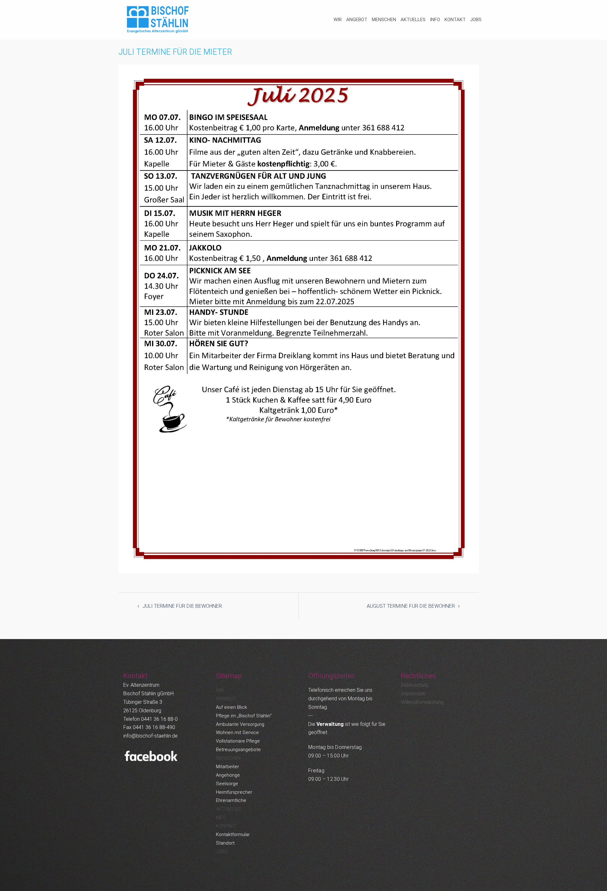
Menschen (384, 19)
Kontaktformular (233, 834)
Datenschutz (414, 685)
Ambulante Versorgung (240, 724)
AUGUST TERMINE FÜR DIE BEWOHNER (411, 606)
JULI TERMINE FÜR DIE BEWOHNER (182, 606)
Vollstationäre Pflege (238, 741)
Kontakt (455, 19)
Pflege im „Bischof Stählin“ (244, 716)
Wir (338, 19)
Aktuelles (413, 19)
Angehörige (228, 775)
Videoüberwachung (422, 702)
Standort (225, 843)
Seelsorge (227, 783)
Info (435, 19)
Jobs (475, 19)
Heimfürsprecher (234, 792)
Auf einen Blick (231, 707)
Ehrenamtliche (231, 800)
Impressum (413, 694)
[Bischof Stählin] (158, 19)
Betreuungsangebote (238, 749)
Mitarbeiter (227, 766)
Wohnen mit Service (237, 732)
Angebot (356, 19)
